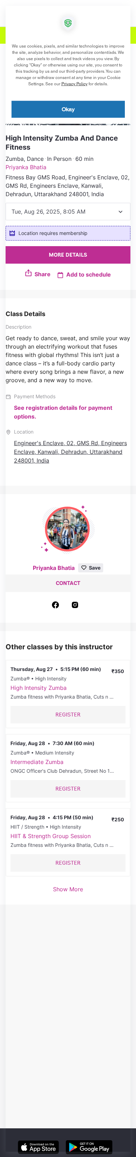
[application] (68, 578)
